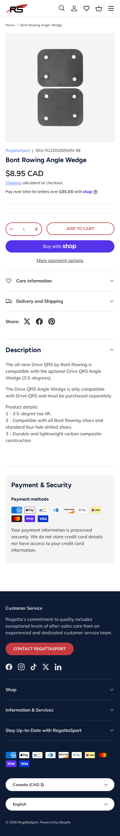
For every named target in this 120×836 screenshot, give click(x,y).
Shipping (13, 182)
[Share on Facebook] (39, 321)
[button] (99, 8)
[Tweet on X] (27, 321)
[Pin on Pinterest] (51, 321)
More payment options (60, 260)
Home (10, 25)
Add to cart (80, 228)
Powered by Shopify (55, 822)
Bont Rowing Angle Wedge (41, 25)
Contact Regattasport (39, 648)
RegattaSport (18, 150)
